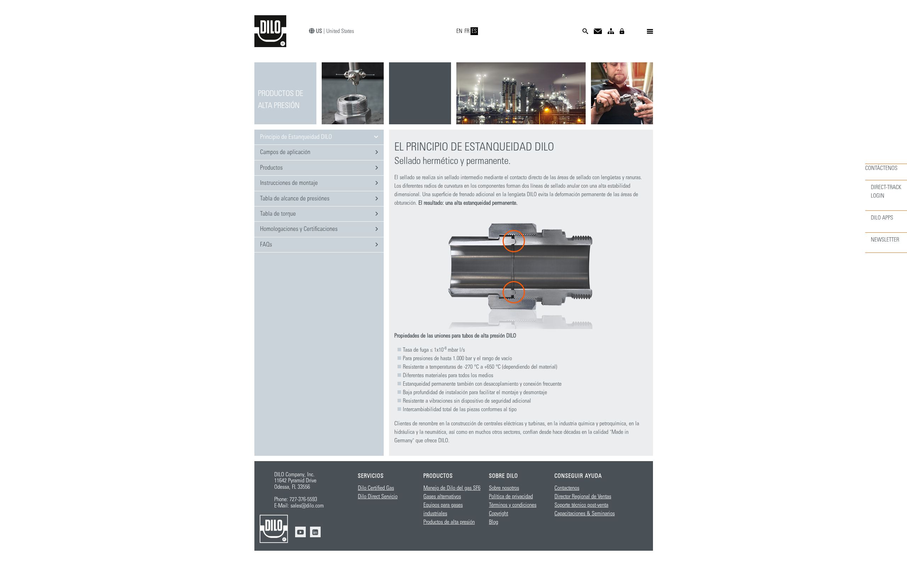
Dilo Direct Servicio (378, 496)
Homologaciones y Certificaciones (299, 229)
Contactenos (566, 488)
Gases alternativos (442, 496)
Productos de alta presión (449, 522)
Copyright (498, 513)
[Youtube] (300, 532)
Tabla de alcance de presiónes (294, 198)
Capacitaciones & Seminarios (584, 513)
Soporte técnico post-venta (581, 505)
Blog (493, 522)
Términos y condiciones (512, 505)
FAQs (266, 245)
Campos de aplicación (285, 152)
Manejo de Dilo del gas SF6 (451, 488)
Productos (271, 168)
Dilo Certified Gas (376, 488)
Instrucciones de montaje (289, 183)
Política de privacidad (511, 496)
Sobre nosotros (504, 488)
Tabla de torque (278, 214)
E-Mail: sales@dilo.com (299, 506)
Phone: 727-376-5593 (295, 499)
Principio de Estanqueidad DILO (296, 137)
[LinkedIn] (315, 532)
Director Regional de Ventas (582, 496)
